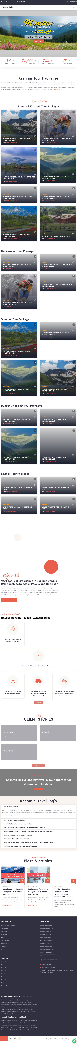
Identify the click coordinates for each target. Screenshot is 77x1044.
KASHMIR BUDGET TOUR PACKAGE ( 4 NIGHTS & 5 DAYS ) (16, 475)
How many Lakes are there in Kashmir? (16, 930)
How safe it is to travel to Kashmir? (15, 912)
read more (16, 907)
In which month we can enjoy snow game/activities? (20, 938)
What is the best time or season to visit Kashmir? (19, 916)
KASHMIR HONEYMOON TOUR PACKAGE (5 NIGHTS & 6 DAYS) (18, 216)
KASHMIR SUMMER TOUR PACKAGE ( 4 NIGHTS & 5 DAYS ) (16, 254)
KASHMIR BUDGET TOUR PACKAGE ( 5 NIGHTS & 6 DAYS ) (55, 475)
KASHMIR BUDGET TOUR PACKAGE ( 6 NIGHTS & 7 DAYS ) (16, 513)
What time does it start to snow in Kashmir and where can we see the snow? (28, 934)
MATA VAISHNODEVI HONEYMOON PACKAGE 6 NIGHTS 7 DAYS (19, 178)
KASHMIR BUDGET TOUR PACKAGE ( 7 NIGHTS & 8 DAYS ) (55, 513)
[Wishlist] (35, 112)
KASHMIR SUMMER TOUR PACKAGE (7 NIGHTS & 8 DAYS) (16, 139)
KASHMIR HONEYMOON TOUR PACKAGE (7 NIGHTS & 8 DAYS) (57, 340)
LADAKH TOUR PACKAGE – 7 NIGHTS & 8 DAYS (17, 562)
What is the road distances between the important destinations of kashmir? (28, 923)
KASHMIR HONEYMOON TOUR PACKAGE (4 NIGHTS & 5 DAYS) (18, 302)
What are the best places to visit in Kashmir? (18, 927)
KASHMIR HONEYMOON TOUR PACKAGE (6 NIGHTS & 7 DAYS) (57, 139)
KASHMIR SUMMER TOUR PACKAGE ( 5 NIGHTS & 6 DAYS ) (55, 216)
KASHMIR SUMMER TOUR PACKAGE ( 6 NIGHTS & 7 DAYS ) (55, 177)
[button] (38, 898)
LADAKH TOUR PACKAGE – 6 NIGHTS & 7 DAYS (56, 562)
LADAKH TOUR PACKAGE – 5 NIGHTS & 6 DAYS (17, 600)
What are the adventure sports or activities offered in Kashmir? (24, 919)
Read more (6, 997)
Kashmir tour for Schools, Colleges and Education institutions (12, 983)
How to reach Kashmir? (11, 898)
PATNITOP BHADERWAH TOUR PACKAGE (56, 255)
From (4, 142)
